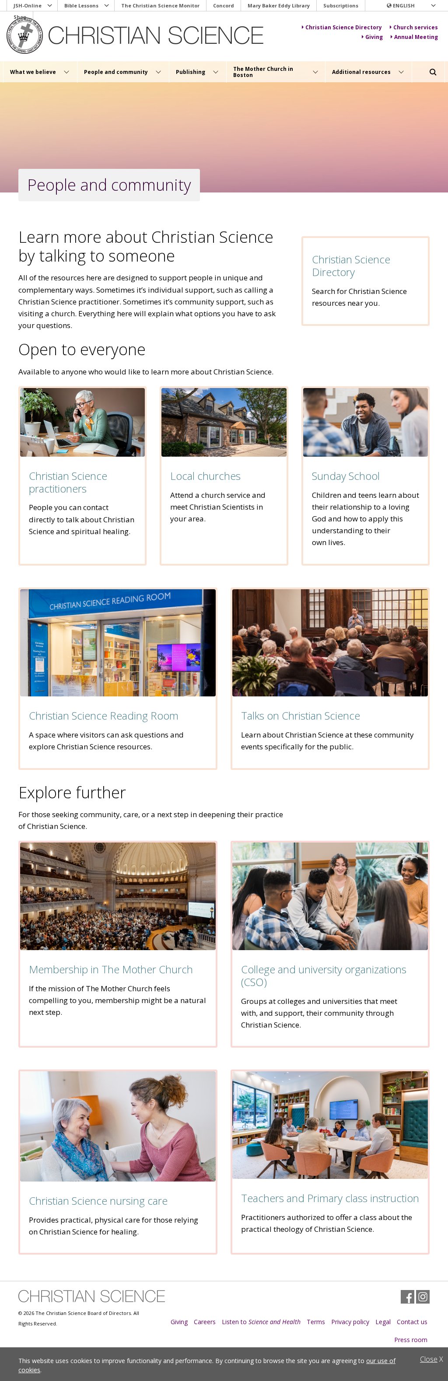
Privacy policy (350, 1322)
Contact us (412, 1322)
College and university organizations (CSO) (323, 975)
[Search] (433, 72)
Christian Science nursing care (98, 1200)
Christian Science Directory (351, 265)
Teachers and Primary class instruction (330, 1198)
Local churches (205, 475)
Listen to (261, 1322)
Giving (179, 1322)
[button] (410, 5)
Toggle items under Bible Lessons (107, 5)
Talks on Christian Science (300, 715)
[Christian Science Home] (136, 35)
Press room (410, 1340)
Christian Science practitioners (68, 482)
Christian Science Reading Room (103, 715)
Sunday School (346, 475)
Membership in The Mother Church (111, 969)
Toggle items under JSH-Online (50, 5)
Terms (316, 1322)
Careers (205, 1322)
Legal (383, 1322)
